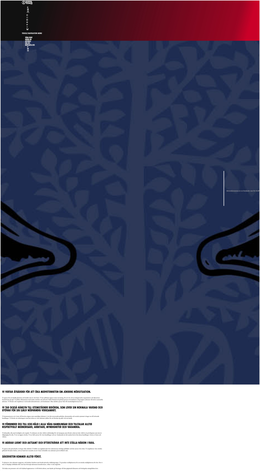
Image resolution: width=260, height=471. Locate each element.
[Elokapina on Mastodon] (27, 25)
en (28, 9)
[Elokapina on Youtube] (27, 22)
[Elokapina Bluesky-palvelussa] (27, 29)
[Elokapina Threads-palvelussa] (27, 27)
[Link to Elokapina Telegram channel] (27, 20)
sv (28, 11)
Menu (32, 33)
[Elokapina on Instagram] (27, 18)
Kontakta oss (30, 45)
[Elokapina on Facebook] (27, 15)
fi (27, 7)
